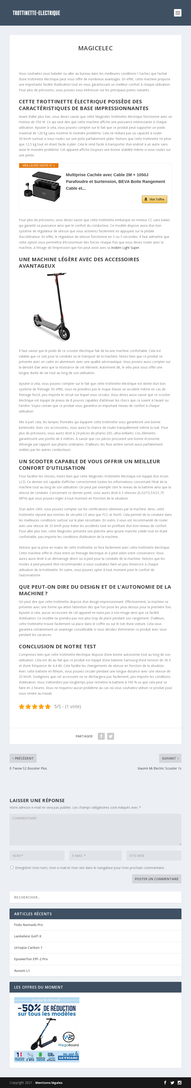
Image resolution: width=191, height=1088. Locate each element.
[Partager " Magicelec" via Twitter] (110, 736)
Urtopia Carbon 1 (28, 947)
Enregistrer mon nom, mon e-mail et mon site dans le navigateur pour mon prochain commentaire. (90, 867)
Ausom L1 (22, 970)
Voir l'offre (157, 199)
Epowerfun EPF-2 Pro (31, 959)
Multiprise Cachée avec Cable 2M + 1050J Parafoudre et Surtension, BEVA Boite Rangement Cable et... (115, 181)
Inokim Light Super (125, 247)
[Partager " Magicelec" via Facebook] (101, 736)
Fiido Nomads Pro (28, 924)
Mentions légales (48, 1083)
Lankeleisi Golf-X (27, 936)
